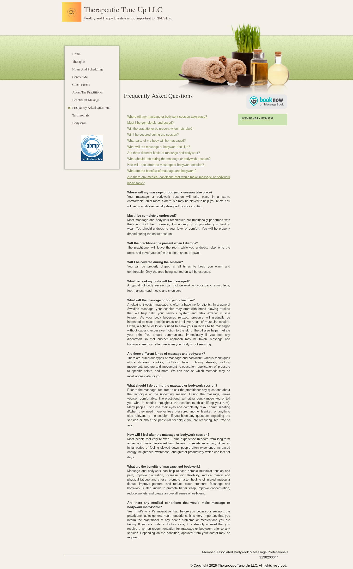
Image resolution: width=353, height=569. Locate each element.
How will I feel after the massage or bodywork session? (165, 165)
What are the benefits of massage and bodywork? (161, 171)
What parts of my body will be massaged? (156, 140)
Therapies (78, 61)
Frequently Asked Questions (91, 107)
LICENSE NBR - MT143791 (257, 118)
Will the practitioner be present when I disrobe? (159, 128)
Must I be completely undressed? (150, 122)
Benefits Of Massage (85, 100)
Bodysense (79, 123)
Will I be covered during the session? (153, 134)
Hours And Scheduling (87, 69)
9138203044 (269, 557)
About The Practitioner (87, 92)
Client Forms (81, 84)
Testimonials (80, 115)
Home (76, 54)
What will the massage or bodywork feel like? (158, 147)
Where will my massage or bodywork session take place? (167, 116)
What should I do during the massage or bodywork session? (168, 159)
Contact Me (80, 77)
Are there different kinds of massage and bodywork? (163, 153)
